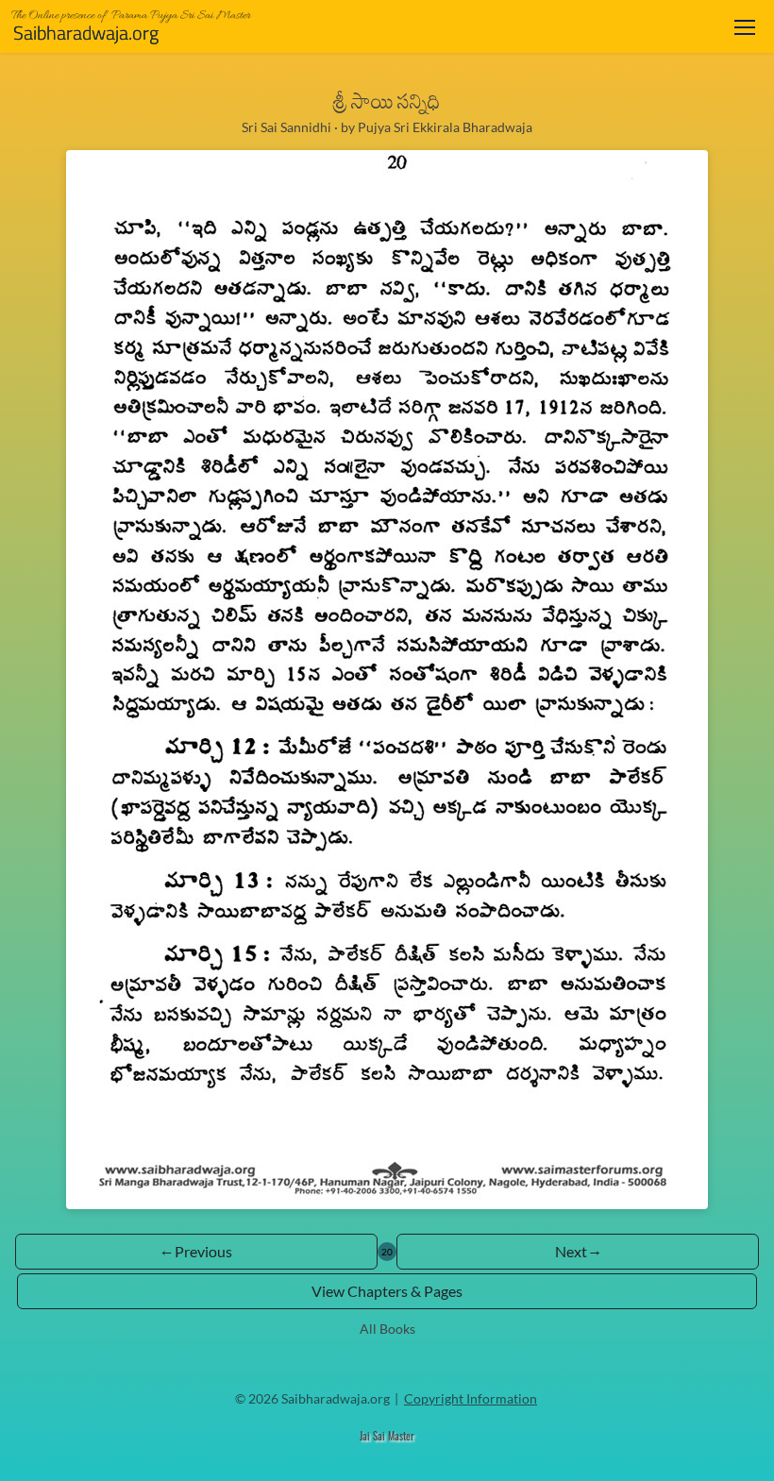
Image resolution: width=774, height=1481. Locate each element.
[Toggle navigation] (744, 26)
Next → (577, 1251)
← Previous (196, 1251)
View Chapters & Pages (387, 1291)
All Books (387, 1329)
